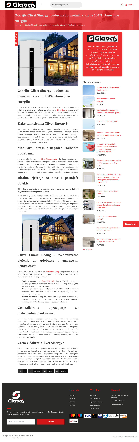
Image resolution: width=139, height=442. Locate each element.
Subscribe (50, 422)
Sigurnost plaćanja (96, 402)
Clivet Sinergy (62, 110)
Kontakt (72, 405)
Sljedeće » (90, 249)
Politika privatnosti (131, 437)
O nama (72, 398)
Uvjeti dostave (95, 405)
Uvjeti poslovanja (117, 437)
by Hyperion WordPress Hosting (12, 438)
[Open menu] (39, 5)
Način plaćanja (95, 398)
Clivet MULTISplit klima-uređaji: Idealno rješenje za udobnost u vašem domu (109, 205)
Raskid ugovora (95, 408)
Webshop (93, 395)
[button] (122, 4)
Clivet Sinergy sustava (50, 159)
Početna (18, 25)
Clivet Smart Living (51, 272)
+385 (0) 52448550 (117, 401)
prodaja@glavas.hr (117, 404)
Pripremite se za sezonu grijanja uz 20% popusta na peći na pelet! (109, 163)
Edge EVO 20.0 (48, 281)
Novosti (72, 402)
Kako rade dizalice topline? (107, 121)
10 (86, 249)
